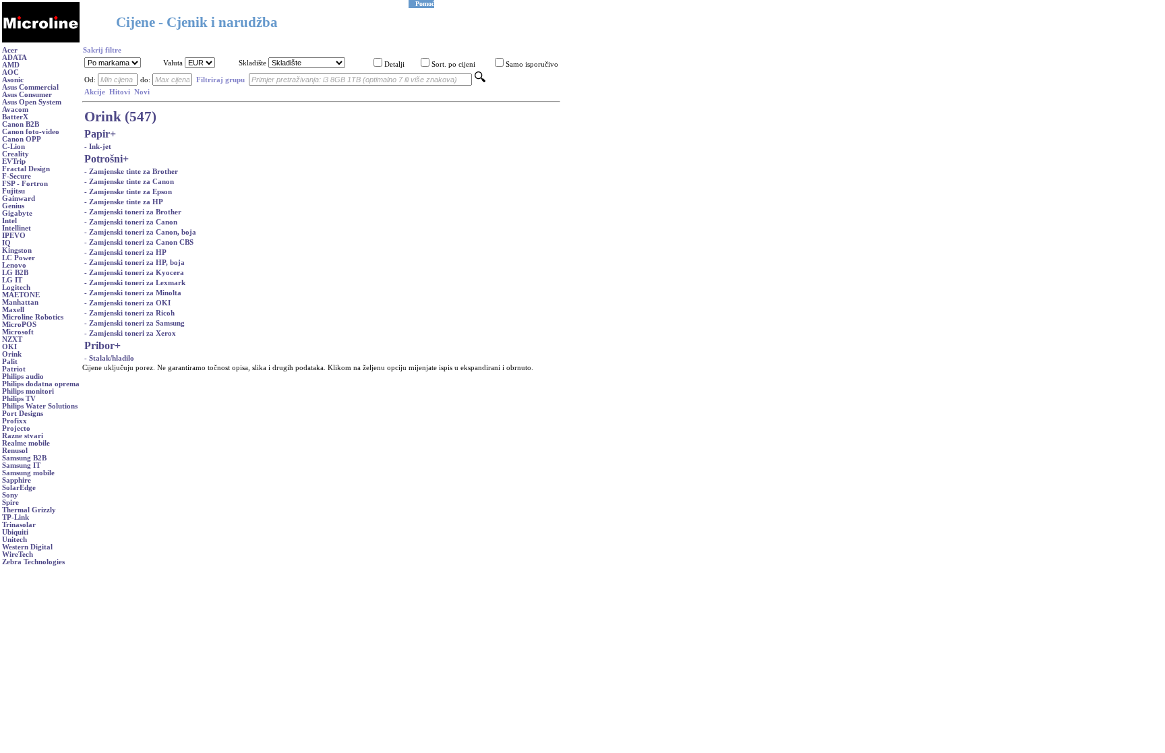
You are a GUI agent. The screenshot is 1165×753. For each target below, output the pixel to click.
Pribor (99, 345)
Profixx (14, 421)
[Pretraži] (480, 80)
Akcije (94, 92)
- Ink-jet (97, 146)
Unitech (14, 539)
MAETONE (21, 295)
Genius (13, 206)
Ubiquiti (15, 532)
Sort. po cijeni (453, 64)
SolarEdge (19, 487)
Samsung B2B (24, 458)
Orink (12, 354)
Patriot (14, 369)
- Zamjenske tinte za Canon (129, 181)
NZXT (12, 339)
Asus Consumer (27, 94)
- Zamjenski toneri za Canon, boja (140, 232)
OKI (9, 347)
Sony (10, 495)
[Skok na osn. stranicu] (41, 40)
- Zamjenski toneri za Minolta (132, 293)
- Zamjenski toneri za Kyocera (134, 272)
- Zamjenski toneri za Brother (132, 212)
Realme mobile (26, 443)
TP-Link (15, 517)
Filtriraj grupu (220, 80)
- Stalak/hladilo (109, 358)
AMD (11, 65)
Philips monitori (28, 391)
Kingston (17, 250)
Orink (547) (120, 117)
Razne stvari (22, 436)
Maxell (13, 309)
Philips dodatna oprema (41, 384)
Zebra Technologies (33, 562)
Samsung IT (21, 465)
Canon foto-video (30, 131)
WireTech (17, 554)
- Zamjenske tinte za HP (123, 202)
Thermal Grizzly (29, 510)
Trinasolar (19, 525)
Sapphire (16, 480)
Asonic (13, 80)
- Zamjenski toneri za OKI (127, 303)
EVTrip (14, 161)
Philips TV (19, 398)
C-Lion (13, 146)
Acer (10, 50)
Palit (10, 361)
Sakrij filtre (102, 50)
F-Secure (16, 176)
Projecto (16, 428)
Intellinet (16, 228)
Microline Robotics (32, 317)
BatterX (15, 117)
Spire (10, 502)
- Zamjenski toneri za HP (125, 252)
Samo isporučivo (532, 64)
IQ (6, 243)
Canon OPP (21, 139)
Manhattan (20, 302)
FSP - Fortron (25, 183)
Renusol (15, 450)
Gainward (18, 198)
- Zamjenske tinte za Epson (128, 191)
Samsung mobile (28, 473)
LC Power (18, 258)
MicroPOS (19, 324)
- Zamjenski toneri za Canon (130, 222)
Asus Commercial (30, 87)
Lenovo (14, 265)
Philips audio (23, 376)
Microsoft (18, 332)
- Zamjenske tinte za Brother (131, 171)
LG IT (12, 280)
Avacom (15, 109)
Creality (15, 154)
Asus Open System (31, 102)
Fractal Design (26, 169)
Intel (9, 220)
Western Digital (27, 547)
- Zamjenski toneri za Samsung (134, 323)
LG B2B (15, 272)
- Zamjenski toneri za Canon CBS (138, 242)
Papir (97, 134)
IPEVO (14, 235)
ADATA (14, 57)
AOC (10, 72)
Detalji (394, 64)
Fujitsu (13, 191)
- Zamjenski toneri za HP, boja (134, 262)
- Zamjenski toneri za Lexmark (134, 283)
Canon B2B (20, 124)
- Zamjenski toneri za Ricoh (129, 313)
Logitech (16, 287)
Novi (142, 92)
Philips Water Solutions (40, 406)
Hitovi (119, 92)
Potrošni (103, 158)
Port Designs (22, 413)
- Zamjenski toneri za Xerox (130, 333)
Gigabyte (17, 213)
